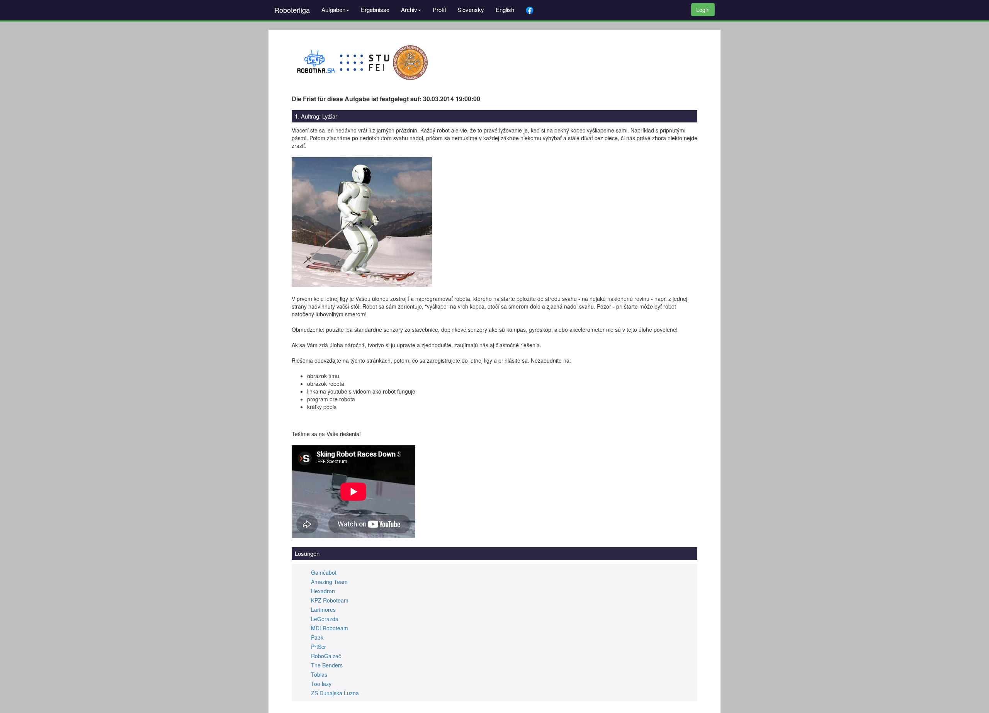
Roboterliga (292, 10)
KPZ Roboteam (329, 600)
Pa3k (317, 637)
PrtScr (318, 646)
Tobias (319, 674)
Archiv (409, 9)
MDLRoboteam (329, 628)
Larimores (323, 609)
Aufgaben (333, 9)
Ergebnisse (375, 9)
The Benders (327, 665)
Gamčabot (323, 572)
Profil (439, 9)
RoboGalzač (326, 656)
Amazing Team (329, 582)
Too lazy (321, 684)
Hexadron (323, 591)
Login (703, 10)
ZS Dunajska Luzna (335, 693)
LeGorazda (324, 619)
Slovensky (470, 9)
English (505, 9)
